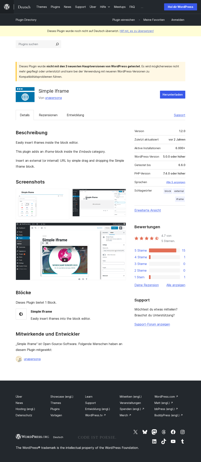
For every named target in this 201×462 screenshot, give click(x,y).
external (179, 191)
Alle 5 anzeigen (175, 182)
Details (25, 115)
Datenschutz (24, 415)
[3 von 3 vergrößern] (121, 228)
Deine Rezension (146, 285)
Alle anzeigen (175, 285)
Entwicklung (75, 115)
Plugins (55, 409)
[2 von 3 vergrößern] (121, 194)
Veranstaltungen (130, 402)
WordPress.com (166, 396)
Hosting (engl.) (25, 409)
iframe (180, 199)
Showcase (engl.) (61, 396)
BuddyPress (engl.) (168, 415)
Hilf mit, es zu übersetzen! (137, 31)
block (168, 191)
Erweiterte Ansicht (147, 210)
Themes (55, 402)
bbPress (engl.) (166, 409)
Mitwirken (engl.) (131, 396)
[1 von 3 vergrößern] (64, 194)
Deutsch (58, 437)
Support (179, 115)
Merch (125, 415)
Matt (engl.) (163, 402)
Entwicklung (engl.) (97, 409)
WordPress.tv (95, 415)
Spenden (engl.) (132, 409)
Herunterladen (173, 94)
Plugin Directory (26, 19)
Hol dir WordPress (180, 6)
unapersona (53, 98)
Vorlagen (56, 415)
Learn (88, 396)
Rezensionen (48, 115)
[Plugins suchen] (57, 44)
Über (19, 396)
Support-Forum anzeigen (152, 324)
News (19, 402)
